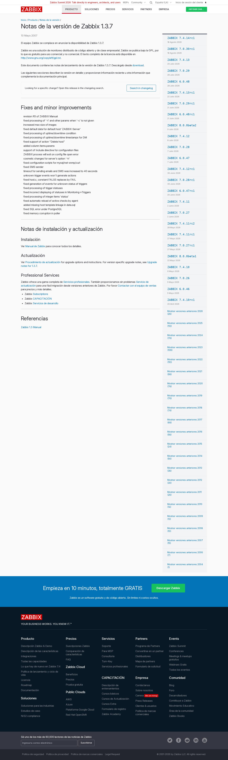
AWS (69, 699)
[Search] (151, 2)
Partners (141, 639)
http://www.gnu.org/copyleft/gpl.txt (41, 57)
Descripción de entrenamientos (110, 687)
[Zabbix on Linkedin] (195, 740)
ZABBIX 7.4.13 (178, 59)
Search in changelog (141, 88)
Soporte (106, 646)
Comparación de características (75, 653)
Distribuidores (143, 656)
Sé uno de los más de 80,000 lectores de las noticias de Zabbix (56, 736)
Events (174, 639)
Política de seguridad (33, 754)
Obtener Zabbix (197, 9)
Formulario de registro (114, 709)
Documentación (30, 690)
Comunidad (177, 678)
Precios (71, 639)
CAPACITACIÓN (42, 298)
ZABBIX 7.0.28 (178, 147)
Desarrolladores (178, 695)
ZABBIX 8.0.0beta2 (181, 125)
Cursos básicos (110, 693)
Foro (171, 690)
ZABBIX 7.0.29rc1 (181, 103)
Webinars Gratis (178, 664)
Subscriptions (40, 294)
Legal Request (112, 754)
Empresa (141, 678)
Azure (69, 704)
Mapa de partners (145, 661)
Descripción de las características (39, 651)
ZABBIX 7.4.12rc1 (181, 168)
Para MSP (107, 651)
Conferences (176, 651)
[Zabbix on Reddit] (187, 740)
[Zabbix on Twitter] (169, 740)
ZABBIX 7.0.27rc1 (181, 245)
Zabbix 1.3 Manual (31, 327)
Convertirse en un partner (149, 651)
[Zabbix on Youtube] (204, 740)
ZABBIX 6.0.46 (178, 289)
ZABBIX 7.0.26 (178, 278)
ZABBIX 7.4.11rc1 (181, 234)
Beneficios (72, 674)
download (138, 65)
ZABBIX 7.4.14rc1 (181, 38)
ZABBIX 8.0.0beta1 (181, 256)
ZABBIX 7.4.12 (178, 136)
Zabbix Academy (111, 714)
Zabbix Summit (177, 646)
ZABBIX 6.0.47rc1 (181, 190)
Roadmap (26, 685)
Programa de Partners (147, 646)
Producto (33, 20)
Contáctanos (142, 685)
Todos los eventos (179, 669)
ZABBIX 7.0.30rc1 (181, 48)
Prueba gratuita (74, 684)
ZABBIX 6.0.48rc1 (181, 114)
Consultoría (108, 656)
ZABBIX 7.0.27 (178, 212)
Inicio (23, 20)
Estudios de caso (30, 710)
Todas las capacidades (34, 661)
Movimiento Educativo (181, 705)
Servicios (108, 639)
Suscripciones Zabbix (78, 646)
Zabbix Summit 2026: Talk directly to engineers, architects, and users (85, 2)
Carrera (146, 695)
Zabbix (31, 9)
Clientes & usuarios (145, 705)
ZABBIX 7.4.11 (178, 201)
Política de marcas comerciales (145, 712)
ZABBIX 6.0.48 (178, 81)
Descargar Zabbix (168, 588)
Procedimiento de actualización (42, 262)
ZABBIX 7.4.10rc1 (181, 299)
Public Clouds (75, 692)
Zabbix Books (177, 715)
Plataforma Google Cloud (80, 709)
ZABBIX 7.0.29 (178, 70)
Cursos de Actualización (115, 698)
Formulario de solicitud (147, 666)
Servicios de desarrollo (45, 303)
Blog (171, 685)
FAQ (68, 659)
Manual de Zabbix (35, 246)
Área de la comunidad (181, 710)
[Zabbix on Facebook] (178, 740)
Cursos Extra (109, 703)
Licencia (25, 680)
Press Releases (144, 700)
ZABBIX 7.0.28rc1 (181, 180)
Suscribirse (86, 742)
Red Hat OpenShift (76, 714)
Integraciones (28, 656)
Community (136, 2)
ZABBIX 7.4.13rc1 (181, 92)
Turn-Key (107, 661)
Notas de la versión (50, 20)
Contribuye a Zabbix (180, 700)
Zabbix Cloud (75, 667)
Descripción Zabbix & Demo (36, 646)
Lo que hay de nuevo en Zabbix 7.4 (40, 666)
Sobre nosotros (144, 690)
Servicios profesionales (76, 281)
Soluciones (29, 698)
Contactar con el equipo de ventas (137, 285)
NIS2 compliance (30, 715)
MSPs (126, 2)
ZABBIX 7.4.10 (178, 267)
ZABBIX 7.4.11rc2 (181, 223)
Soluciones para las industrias (37, 705)
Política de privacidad (57, 754)
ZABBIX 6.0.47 (178, 158)
